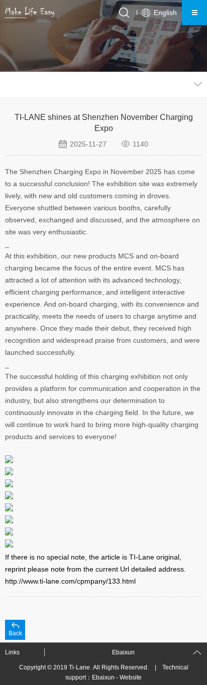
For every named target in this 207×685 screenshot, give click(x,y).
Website (131, 677)
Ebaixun (103, 677)
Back (15, 633)
